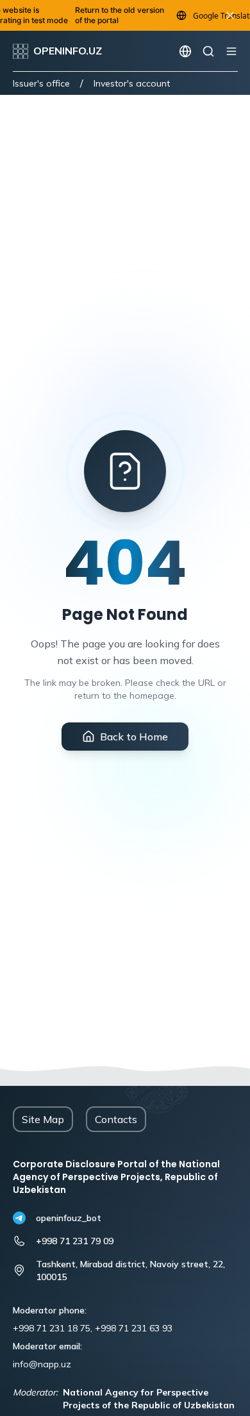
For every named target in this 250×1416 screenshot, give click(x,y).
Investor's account (132, 83)
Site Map (43, 1119)
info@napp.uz (42, 1364)
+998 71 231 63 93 (133, 1328)
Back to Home (134, 736)
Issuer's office (41, 83)
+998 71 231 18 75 (51, 1328)
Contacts (116, 1119)
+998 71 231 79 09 (74, 1241)
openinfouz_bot (68, 1218)
